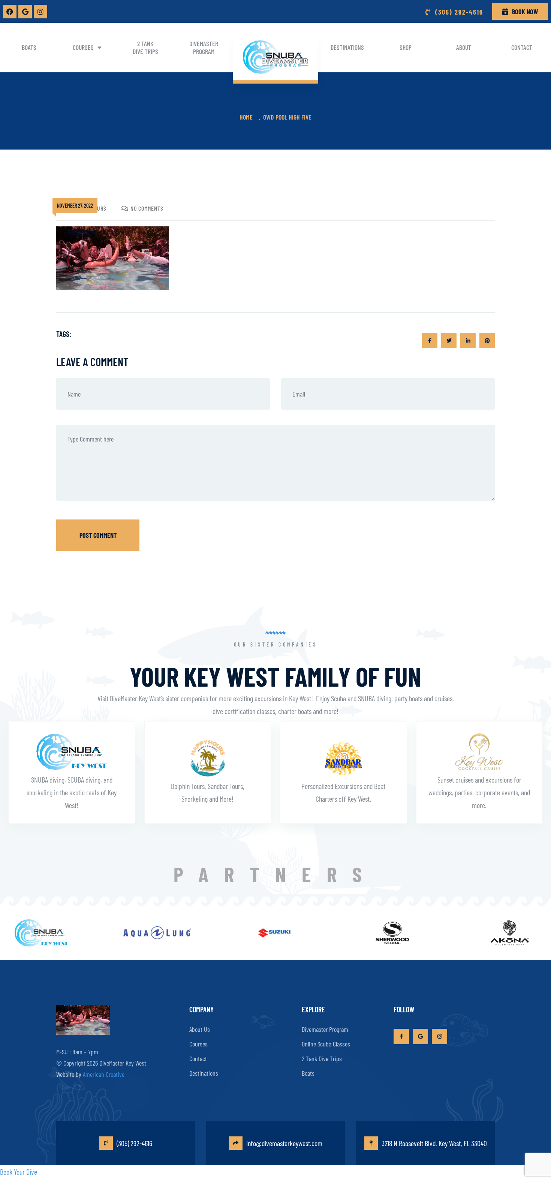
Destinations (347, 47)
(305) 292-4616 (134, 1143)
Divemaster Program (203, 47)
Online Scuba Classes (326, 1044)
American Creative (103, 1074)
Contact (521, 47)
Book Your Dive (18, 1171)
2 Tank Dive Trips (145, 47)
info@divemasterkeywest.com (284, 1143)
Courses (83, 47)
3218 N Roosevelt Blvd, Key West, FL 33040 (434, 1143)
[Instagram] (40, 11)
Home (248, 117)
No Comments (146, 208)
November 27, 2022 (75, 205)
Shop (406, 47)
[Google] (25, 11)
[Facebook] (9, 11)
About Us (199, 1029)
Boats (29, 47)
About (463, 47)
